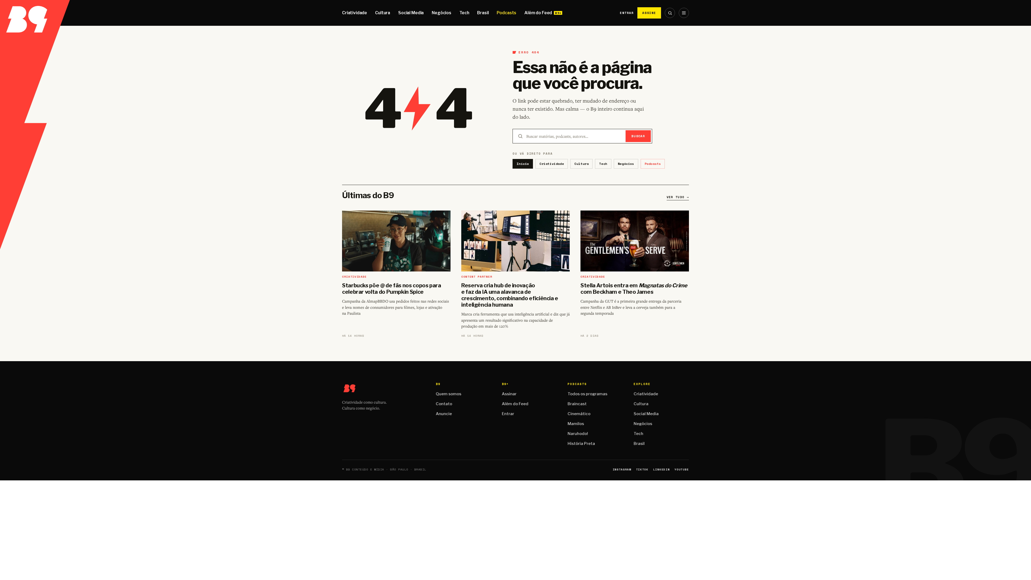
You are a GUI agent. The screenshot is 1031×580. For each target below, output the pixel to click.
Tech (464, 12)
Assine (649, 12)
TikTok (642, 469)
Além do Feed (538, 12)
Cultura (382, 12)
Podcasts (506, 12)
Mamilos (576, 423)
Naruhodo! (578, 433)
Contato (444, 403)
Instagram (622, 469)
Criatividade (354, 12)
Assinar (509, 394)
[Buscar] (670, 13)
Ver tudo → (678, 197)
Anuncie (444, 413)
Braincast (577, 403)
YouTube (681, 469)
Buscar (638, 136)
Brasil (483, 12)
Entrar (627, 13)
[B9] (35, 13)
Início (523, 163)
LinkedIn (661, 469)
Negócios (441, 12)
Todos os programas (587, 394)
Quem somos (448, 394)
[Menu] (684, 13)
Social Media (411, 12)
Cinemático (579, 413)
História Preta (581, 443)
